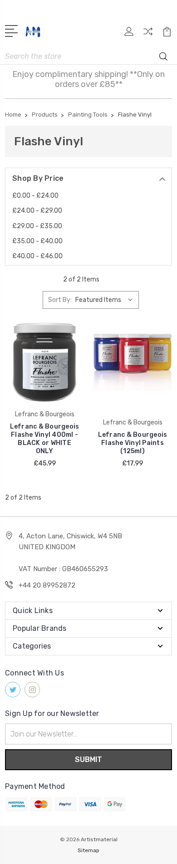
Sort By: (60, 300)
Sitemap (88, 850)
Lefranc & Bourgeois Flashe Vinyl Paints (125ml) (132, 443)
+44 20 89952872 (47, 585)
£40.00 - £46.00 (37, 256)
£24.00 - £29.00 (37, 211)
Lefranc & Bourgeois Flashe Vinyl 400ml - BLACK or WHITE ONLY (44, 439)
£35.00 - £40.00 (37, 241)
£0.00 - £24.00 (35, 195)
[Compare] (148, 34)
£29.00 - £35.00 (37, 226)
